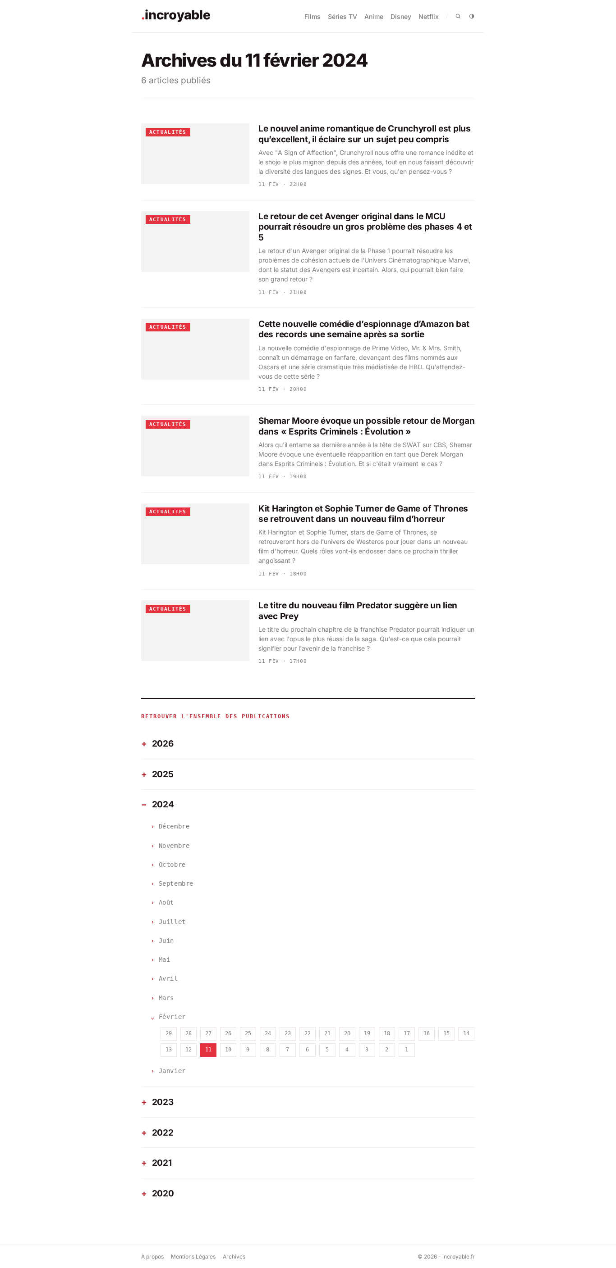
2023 (163, 1102)
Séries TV (342, 16)
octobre (172, 864)
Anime (373, 16)
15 (446, 1033)
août (166, 902)
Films (312, 16)
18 (387, 1033)
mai (164, 959)
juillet (172, 921)
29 (168, 1033)
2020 (163, 1193)
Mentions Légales (193, 1256)
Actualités (168, 132)
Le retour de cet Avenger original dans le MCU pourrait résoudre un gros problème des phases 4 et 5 (365, 227)
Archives (234, 1256)
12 (188, 1049)
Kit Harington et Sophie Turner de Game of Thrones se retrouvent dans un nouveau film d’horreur (363, 514)
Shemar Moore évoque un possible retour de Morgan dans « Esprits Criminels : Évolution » (366, 426)
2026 (163, 743)
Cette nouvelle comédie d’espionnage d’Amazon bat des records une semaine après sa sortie (363, 329)
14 (466, 1033)
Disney (401, 16)
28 (188, 1033)
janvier (172, 1070)
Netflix (428, 16)
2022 (163, 1133)
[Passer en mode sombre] (472, 16)
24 (268, 1033)
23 (288, 1033)
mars (166, 997)
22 (307, 1033)
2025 (163, 774)
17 (407, 1033)
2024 (163, 804)
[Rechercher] (458, 16)
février (172, 1016)
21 (327, 1033)
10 (228, 1049)
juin (166, 940)
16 (426, 1033)
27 (208, 1033)
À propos (152, 1256)
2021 (162, 1163)
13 (168, 1049)
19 (367, 1033)
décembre (174, 826)
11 (208, 1049)
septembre (176, 883)
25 (248, 1033)
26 (228, 1033)
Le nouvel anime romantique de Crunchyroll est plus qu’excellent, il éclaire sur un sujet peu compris (364, 134)
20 (347, 1033)
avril (168, 978)
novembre (174, 845)
